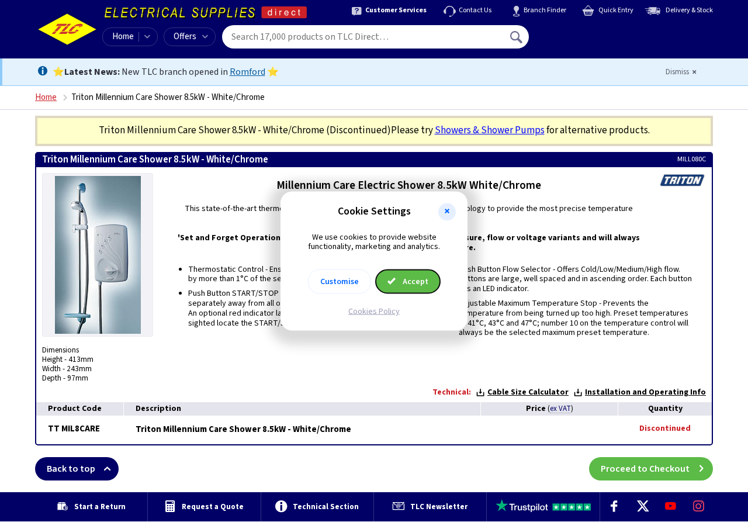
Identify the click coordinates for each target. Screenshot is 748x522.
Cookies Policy (374, 311)
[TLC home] (67, 29)
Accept (414, 282)
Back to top (71, 468)
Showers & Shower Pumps (490, 130)
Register (582, 41)
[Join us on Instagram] (699, 506)
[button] (447, 211)
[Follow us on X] (642, 506)
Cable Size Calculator (528, 392)
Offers (185, 36)
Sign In (590, 33)
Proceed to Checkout (645, 468)
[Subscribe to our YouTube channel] (670, 506)
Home (123, 36)
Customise (339, 282)
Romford (247, 71)
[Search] (517, 37)
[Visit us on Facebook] (614, 506)
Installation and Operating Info (645, 392)
